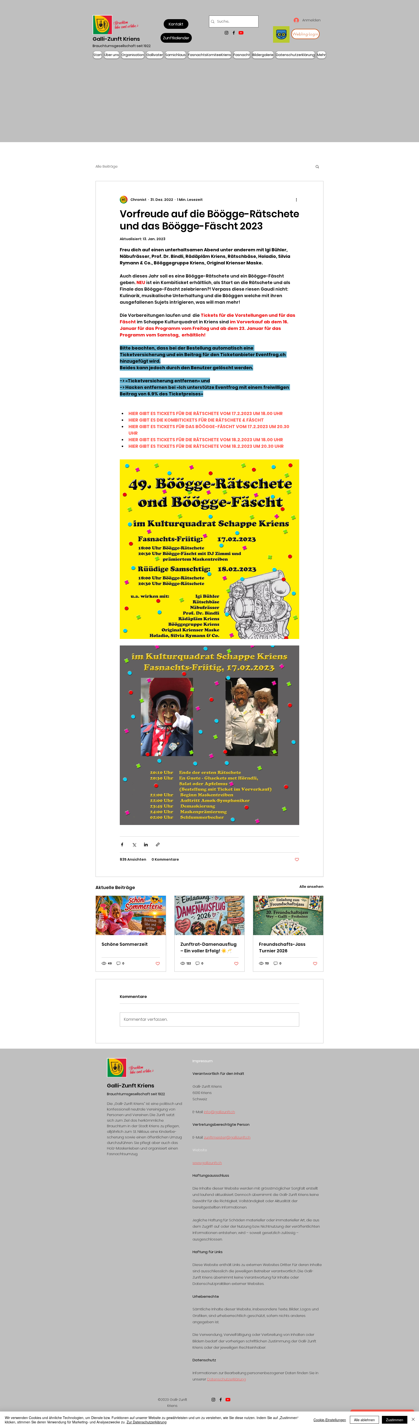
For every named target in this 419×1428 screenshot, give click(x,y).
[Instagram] (226, 32)
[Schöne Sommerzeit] (131, 915)
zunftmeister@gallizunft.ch (227, 1137)
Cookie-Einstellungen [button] (330, 1419)
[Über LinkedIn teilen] (146, 844)
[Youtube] (241, 32)
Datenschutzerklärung (226, 1379)
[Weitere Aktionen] (296, 200)
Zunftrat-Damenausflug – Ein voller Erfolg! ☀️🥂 (208, 947)
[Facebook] (233, 32)
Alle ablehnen (364, 1419)
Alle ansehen (311, 886)
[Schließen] (413, 1419)
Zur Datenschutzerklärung (147, 1422)
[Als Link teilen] (157, 844)
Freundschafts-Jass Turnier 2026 (282, 947)
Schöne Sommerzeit (125, 944)
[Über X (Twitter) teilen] (134, 844)
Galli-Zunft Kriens (116, 39)
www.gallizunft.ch (207, 1162)
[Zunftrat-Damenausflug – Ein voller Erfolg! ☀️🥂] (210, 915)
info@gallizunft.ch (219, 1111)
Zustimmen (394, 1419)
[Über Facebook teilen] (122, 844)
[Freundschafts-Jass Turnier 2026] (288, 915)
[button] (317, 166)
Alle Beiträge (107, 166)
